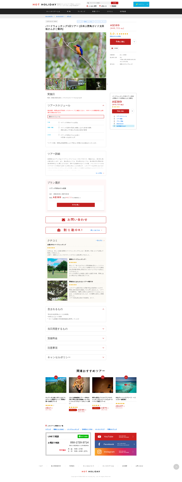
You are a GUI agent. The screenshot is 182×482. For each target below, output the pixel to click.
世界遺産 (123, 11)
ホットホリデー (49, 16)
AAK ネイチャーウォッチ (126, 64)
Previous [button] (44, 84)
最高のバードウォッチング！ (77, 259)
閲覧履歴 (114, 6)
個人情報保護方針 (56, 466)
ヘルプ (41, 466)
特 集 (69, 11)
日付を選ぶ (76, 204)
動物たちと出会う (88, 21)
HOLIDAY (45, 4)
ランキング (81, 11)
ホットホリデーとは (53, 11)
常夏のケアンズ (112, 429)
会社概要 (124, 466)
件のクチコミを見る (115, 36)
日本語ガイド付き (87, 429)
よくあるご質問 (92, 6)
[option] (76, 55)
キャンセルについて (88, 466)
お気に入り (104, 6)
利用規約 (71, 466)
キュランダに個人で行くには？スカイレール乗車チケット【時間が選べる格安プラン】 (55, 399)
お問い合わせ (77, 219)
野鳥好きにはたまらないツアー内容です (81, 281)
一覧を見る (99, 240)
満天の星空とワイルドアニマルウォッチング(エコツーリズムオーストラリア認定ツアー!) (102, 399)
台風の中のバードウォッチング (56, 244)
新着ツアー (96, 11)
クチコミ (110, 11)
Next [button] (107, 84)
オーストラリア (60, 16)
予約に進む (120, 42)
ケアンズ (69, 16)
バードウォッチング (100, 21)
